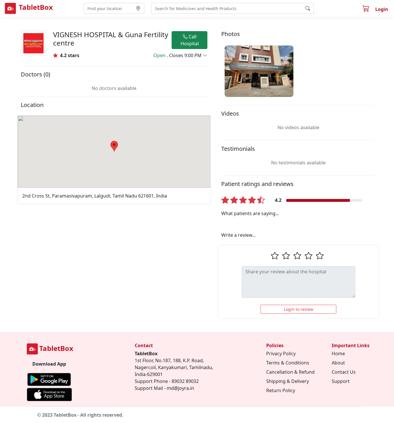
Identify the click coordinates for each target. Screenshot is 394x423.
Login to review (298, 309)
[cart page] (367, 9)
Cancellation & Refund (290, 372)
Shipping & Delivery (287, 381)
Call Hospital (190, 40)
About (338, 363)
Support (341, 381)
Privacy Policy (281, 353)
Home (338, 353)
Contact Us (344, 372)
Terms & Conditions (287, 363)
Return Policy (280, 390)
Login (381, 9)
